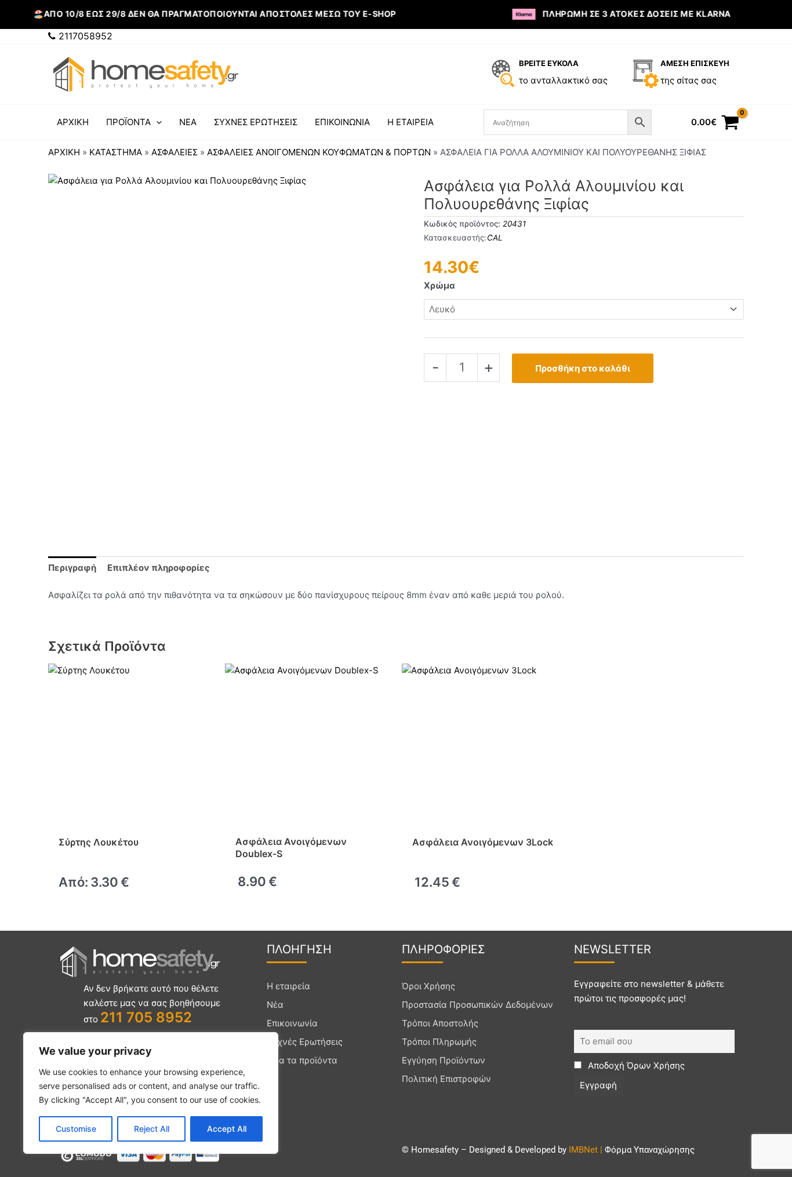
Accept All (226, 1129)
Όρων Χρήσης (656, 1065)
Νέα (275, 1004)
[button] (156, 122)
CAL (495, 237)
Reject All (151, 1129)
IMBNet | (587, 1150)
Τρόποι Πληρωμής (439, 1041)
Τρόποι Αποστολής (440, 1023)
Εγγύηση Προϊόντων (443, 1060)
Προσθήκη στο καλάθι (582, 368)
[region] (150, 1093)
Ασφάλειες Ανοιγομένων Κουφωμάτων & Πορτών (319, 152)
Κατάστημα (115, 152)
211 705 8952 (146, 1017)
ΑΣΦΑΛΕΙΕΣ (174, 152)
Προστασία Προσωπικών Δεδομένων (477, 1004)
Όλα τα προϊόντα (302, 1060)
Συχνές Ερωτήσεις (305, 1041)
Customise (76, 1129)
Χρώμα (439, 285)
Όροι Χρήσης (428, 986)
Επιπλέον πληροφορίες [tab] (158, 567)
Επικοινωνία (292, 1023)
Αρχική (64, 152)
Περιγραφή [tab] (72, 567)
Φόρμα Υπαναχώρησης (650, 1150)
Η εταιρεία (288, 986)
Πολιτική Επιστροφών (446, 1078)
